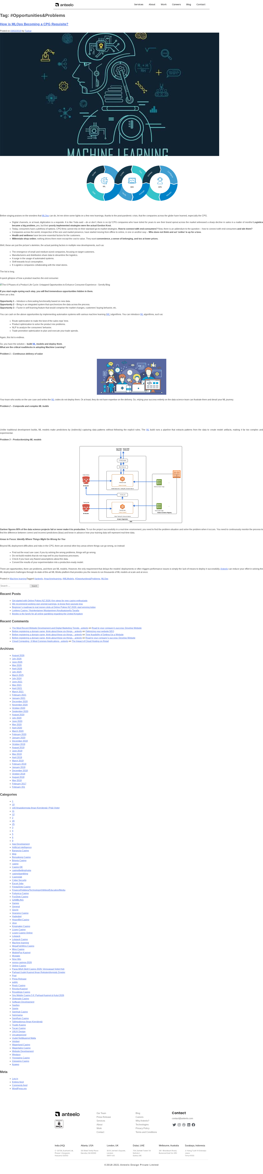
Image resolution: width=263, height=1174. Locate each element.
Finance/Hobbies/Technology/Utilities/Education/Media (38, 890)
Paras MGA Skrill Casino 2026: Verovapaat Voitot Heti (38, 969)
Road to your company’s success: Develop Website (117, 628)
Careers (176, 4)
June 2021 (17, 682)
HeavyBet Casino (20, 920)
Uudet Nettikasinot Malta (24, 1038)
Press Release (19, 979)
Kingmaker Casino (21, 926)
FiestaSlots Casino (21, 887)
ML (108, 314)
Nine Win (16, 959)
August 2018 (18, 777)
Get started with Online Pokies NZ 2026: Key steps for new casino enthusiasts (49, 600)
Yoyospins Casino (21, 1058)
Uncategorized (19, 1035)
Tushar (28, 31)
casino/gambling (20, 873)
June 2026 (17, 662)
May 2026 (17, 665)
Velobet (15, 1041)
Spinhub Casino (20, 1012)
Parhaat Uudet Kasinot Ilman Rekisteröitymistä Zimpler (38, 972)
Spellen (16, 1005)
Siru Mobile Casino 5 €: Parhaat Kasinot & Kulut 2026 (38, 995)
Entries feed (18, 1082)
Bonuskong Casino (21, 857)
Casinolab (17, 877)
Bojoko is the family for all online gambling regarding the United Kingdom (47, 614)
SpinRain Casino (20, 1018)
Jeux (14, 923)
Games (15, 903)
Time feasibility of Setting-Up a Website (104, 634)
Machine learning (18, 579)
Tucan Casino (19, 1028)
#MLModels (68, 579)
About (152, 4)
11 (13, 811)
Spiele (15, 1008)
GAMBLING (18, 900)
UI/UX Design (18, 1031)
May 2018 (17, 780)
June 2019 (17, 751)
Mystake (16, 956)
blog (14, 854)
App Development (21, 844)
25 (13, 824)
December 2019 (20, 741)
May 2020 (17, 724)
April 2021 (17, 688)
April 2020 (17, 728)
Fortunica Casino (20, 893)
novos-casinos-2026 (22, 962)
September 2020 (20, 711)
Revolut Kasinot (20, 989)
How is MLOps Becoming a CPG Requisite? (34, 24)
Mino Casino (18, 949)
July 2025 (17, 672)
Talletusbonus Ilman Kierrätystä (27, 1022)
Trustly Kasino (19, 1025)
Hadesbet (17, 916)
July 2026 (17, 659)
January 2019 (18, 767)
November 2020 (20, 705)
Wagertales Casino (21, 1048)
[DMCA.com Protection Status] (59, 1128)
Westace (16, 1054)
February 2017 (19, 784)
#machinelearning (53, 579)
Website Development (23, 1051)
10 (13, 804)
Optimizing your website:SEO (99, 631)
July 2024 (17, 678)
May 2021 (17, 685)
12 (13, 814)
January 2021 (18, 698)
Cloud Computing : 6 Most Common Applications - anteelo (40, 641)
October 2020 (18, 708)
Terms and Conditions (146, 1132)
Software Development (23, 1002)
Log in (15, 1079)
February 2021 (19, 695)
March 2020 (18, 731)
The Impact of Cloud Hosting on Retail (90, 641)
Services (138, 4)
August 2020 (18, 715)
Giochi (15, 910)
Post (14, 975)
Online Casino (19, 966)
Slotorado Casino (20, 998)
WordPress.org (19, 1088)
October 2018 (18, 774)
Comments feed (19, 1085)
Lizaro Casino (19, 929)
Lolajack (16, 936)
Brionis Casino (19, 860)
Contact (200, 4)
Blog (188, 4)
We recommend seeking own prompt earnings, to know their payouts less (47, 604)
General (16, 906)
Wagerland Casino (21, 1045)
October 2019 (18, 744)
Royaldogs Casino (21, 992)
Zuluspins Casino (20, 1061)
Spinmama (17, 1015)
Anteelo (224, 569)
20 (13, 821)
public (15, 982)
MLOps (45, 215)
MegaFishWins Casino (23, 946)
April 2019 (17, 757)
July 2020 (17, 718)
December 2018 (20, 770)
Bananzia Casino (20, 850)
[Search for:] (15, 586)
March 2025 (18, 675)
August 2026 (18, 655)
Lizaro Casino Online (22, 933)
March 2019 (18, 761)
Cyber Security (19, 880)
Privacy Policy (142, 1128)
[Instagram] (179, 1124)
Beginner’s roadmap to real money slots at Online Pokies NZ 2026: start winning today (54, 607)
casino (15, 864)
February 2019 (19, 764)
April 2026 (17, 668)
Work (164, 4)
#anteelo (38, 579)
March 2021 (18, 691)
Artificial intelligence (22, 847)
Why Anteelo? (142, 1121)
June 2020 (17, 721)
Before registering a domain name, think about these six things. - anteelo (47, 631)
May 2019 (17, 754)
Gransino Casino (20, 913)
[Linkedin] (188, 1124)
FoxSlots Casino (20, 897)
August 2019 (18, 747)
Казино (15, 1064)
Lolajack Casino (20, 939)
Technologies (142, 1124)
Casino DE (17, 867)
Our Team (101, 1113)
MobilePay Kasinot (21, 952)
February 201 (18, 787)
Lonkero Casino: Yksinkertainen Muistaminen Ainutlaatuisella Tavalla (45, 610)
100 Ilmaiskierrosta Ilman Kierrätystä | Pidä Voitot (35, 808)
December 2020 (20, 701)
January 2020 (18, 738)
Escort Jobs (17, 883)
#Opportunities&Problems (87, 579)
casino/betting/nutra (21, 870)
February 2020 (19, 734)
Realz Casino (18, 985)
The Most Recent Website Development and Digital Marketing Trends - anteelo (50, 628)
